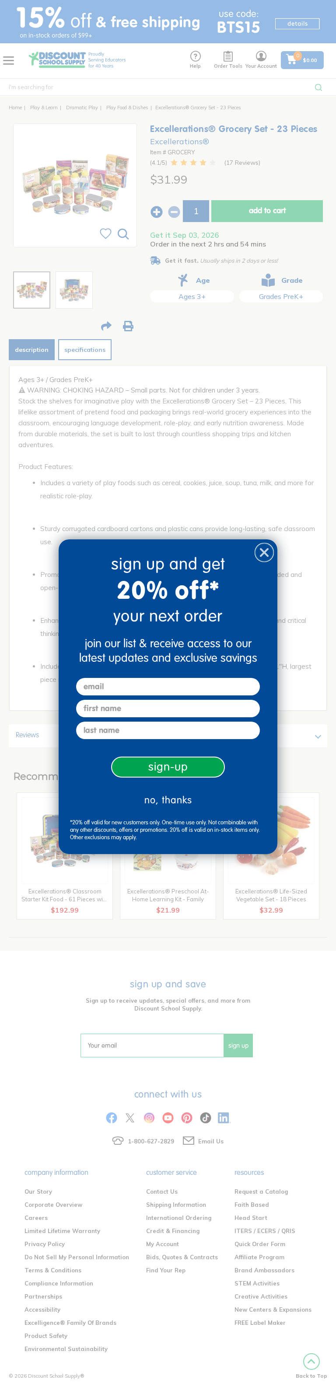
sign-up (168, 767)
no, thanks (168, 800)
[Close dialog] (264, 552)
